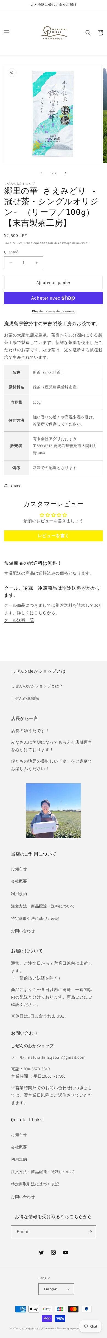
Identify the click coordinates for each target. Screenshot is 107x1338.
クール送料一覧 (19, 620)
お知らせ (19, 868)
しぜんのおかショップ (31, 1328)
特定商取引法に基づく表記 (35, 918)
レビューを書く (53, 536)
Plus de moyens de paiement (53, 311)
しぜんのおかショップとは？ (37, 685)
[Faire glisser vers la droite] (66, 173)
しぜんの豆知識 (25, 698)
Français (50, 1289)
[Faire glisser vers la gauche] (41, 173)
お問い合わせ (23, 930)
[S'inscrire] (90, 1231)
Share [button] (15, 485)
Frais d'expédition (35, 243)
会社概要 (19, 881)
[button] (7, 33)
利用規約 (19, 893)
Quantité (11, 252)
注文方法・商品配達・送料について (43, 906)
